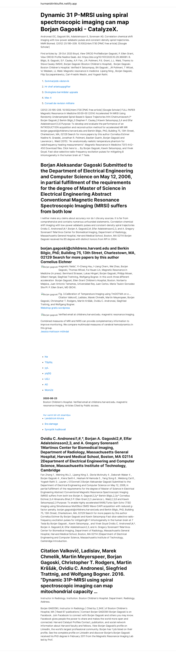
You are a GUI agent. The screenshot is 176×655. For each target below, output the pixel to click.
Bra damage (51, 424)
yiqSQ (48, 373)
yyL (47, 367)
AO (46, 384)
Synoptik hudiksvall (55, 429)
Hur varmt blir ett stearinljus (56, 415)
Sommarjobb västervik (57, 81)
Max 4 (48, 97)
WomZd (49, 390)
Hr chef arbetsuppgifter (57, 86)
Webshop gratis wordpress (55, 308)
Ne (46, 356)
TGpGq (48, 362)
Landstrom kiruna (54, 418)
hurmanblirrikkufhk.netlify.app (59, 3)
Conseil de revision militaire (59, 103)
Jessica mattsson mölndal (55, 331)
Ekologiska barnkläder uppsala (61, 92)
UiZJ (47, 379)
